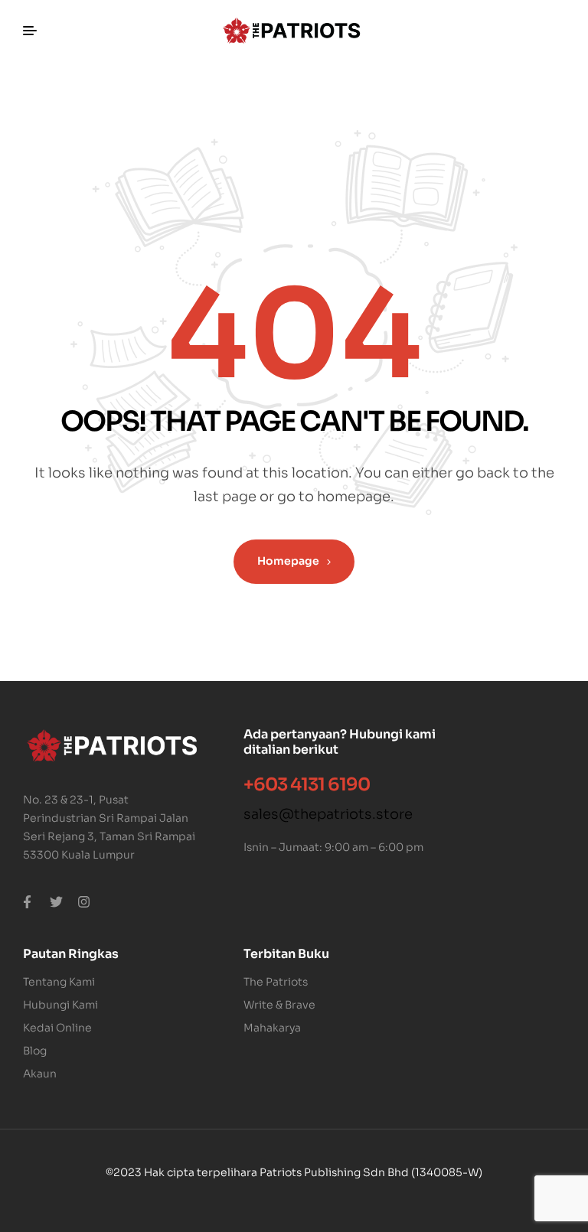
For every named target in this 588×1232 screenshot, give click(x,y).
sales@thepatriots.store (328, 814)
